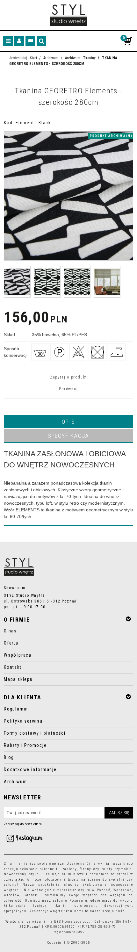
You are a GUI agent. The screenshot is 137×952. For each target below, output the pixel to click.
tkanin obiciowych (75, 906)
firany (85, 869)
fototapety (52, 879)
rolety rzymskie (117, 869)
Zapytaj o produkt (68, 377)
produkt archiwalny (111, 136)
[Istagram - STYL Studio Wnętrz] (24, 838)
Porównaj (68, 389)
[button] (68, 421)
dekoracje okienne (37, 869)
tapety (73, 879)
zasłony (69, 869)
